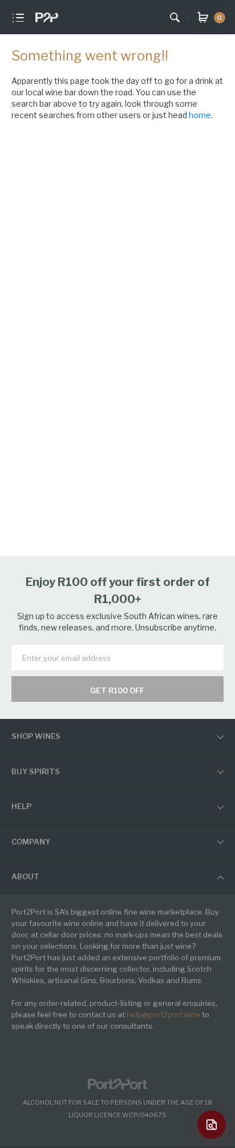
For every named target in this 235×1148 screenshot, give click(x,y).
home (200, 115)
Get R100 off (117, 690)
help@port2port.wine (163, 1014)
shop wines (35, 736)
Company (30, 841)
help (21, 806)
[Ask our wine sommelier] (211, 1124)
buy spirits (35, 771)
